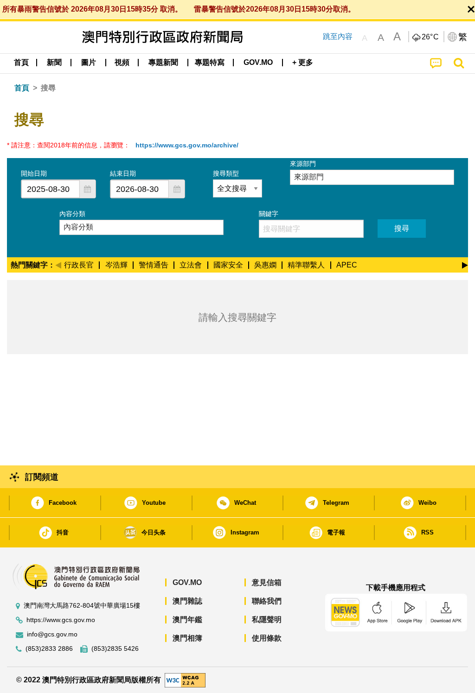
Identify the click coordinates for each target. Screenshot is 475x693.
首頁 (21, 88)
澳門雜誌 (187, 601)
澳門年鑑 (187, 619)
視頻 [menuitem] (122, 62)
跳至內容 (338, 36)
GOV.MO (187, 582)
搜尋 (401, 228)
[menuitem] (54, 62)
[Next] (465, 263)
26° (430, 37)
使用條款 (267, 638)
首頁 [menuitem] (21, 62)
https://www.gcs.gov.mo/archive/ (186, 145)
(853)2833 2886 (49, 648)
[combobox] (50, 189)
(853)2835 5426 (115, 648)
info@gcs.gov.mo (52, 634)
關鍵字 (268, 213)
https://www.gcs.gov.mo (60, 620)
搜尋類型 (226, 173)
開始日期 (34, 173)
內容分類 (72, 213)
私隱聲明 (267, 619)
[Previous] (58, 263)
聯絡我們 (267, 601)
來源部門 (303, 163)
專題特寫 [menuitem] (210, 62)
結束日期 (123, 173)
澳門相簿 (187, 638)
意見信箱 (267, 582)
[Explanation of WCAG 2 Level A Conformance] (185, 679)
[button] (88, 189)
